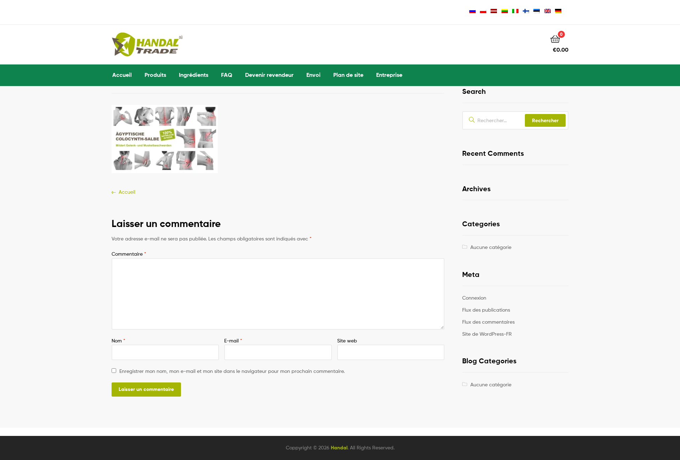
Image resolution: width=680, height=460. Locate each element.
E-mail (233, 340)
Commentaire (129, 254)
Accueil (122, 74)
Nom (118, 340)
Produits (155, 74)
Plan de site (348, 74)
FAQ (226, 74)
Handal (339, 447)
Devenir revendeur (269, 74)
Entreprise (389, 74)
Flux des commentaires (488, 322)
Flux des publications (486, 310)
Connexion (474, 298)
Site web (347, 340)
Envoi (313, 74)
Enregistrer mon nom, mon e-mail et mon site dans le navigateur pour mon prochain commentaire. (232, 371)
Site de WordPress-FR (487, 334)
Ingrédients (193, 74)
